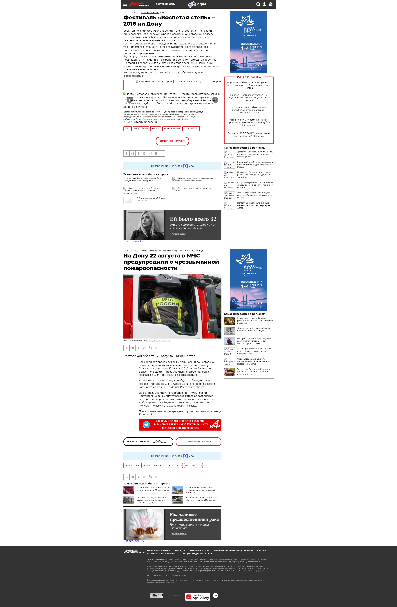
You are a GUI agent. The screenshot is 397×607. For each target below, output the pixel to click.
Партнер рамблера (174, 595)
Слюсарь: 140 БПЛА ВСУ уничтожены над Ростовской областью (249, 134)
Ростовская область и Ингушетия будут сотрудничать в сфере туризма (142, 179)
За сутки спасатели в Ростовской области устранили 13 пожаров (202, 498)
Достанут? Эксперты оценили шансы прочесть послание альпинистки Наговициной (255, 154)
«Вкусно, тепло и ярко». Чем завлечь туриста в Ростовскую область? (192, 179)
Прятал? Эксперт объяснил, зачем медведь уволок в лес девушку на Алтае (253, 205)
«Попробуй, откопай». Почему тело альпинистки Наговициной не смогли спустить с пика (254, 341)
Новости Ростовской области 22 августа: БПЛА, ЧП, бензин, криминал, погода (248, 98)
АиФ (128, 122)
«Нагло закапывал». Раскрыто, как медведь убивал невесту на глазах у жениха (254, 195)
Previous (130, 100)
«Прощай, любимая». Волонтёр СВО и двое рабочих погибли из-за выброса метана (248, 85)
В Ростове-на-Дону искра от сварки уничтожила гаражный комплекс (200, 490)
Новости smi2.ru (133, 241)
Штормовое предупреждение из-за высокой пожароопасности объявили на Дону (153, 500)
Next (215, 100)
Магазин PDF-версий (199, 551)
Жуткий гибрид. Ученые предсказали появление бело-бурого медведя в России (255, 164)
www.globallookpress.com (158, 340)
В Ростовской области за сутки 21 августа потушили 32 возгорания (153, 488)
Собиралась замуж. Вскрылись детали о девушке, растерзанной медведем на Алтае (253, 361)
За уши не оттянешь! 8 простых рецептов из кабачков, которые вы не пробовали (255, 320)
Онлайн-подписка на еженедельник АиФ (233, 551)
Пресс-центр (180, 551)
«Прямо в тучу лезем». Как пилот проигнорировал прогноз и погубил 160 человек (249, 122)
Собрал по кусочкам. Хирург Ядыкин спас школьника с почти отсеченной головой (255, 185)
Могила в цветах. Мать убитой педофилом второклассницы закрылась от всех (249, 110)
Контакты (261, 551)
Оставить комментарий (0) (172, 141)
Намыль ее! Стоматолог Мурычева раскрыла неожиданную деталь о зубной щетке (254, 174)
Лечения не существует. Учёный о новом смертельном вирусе (253, 329)
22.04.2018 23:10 (130, 12)
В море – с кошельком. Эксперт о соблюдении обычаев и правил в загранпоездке (141, 190)
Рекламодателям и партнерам (162, 554)
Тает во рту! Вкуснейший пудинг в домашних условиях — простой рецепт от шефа (253, 371)
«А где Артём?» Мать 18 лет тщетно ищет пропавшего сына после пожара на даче (254, 351)
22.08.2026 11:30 (130, 251)
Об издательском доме (158, 551)
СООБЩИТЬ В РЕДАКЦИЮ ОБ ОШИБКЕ (198, 554)
